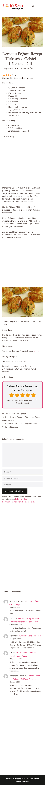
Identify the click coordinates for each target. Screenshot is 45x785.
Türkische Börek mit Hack (30, 636)
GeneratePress (22, 781)
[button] (33, 6)
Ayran (36, 351)
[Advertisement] (22, 162)
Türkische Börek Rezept (15, 414)
